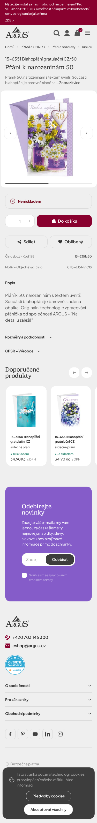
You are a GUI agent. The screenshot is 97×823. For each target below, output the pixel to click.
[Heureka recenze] (15, 665)
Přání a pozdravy (63, 47)
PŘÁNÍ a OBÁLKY (33, 47)
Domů (9, 47)
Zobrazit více (69, 82)
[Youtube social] (35, 734)
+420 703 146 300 (30, 637)
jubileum (88, 47)
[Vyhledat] (56, 33)
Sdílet (29, 241)
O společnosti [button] (17, 685)
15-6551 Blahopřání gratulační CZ (69, 439)
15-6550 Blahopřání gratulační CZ (25, 439)
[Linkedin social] (47, 734)
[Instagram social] (60, 734)
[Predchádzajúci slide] (10, 133)
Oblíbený (73, 241)
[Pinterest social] (23, 734)
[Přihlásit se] (67, 33)
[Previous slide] (74, 372)
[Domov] (17, 622)
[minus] (10, 221)
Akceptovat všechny (48, 809)
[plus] (29, 221)
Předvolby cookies (49, 796)
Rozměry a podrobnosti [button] (25, 337)
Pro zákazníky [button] (16, 699)
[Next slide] (86, 372)
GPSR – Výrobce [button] (19, 351)
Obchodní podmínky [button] (22, 713)
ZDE (8, 20)
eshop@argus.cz (29, 645)
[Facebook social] (10, 734)
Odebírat (60, 559)
